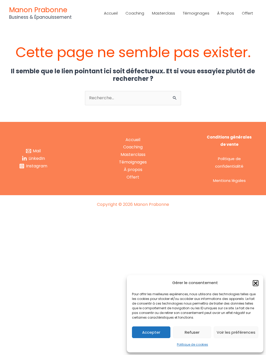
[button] (255, 283)
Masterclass (163, 13)
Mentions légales (229, 180)
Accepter (151, 332)
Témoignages (196, 13)
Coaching (134, 13)
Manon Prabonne (38, 10)
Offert (247, 13)
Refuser (192, 332)
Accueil (111, 13)
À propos (225, 13)
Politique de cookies (192, 344)
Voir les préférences (236, 332)
